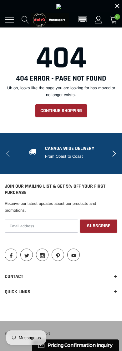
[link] (61, 6)
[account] (98, 19)
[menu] (9, 19)
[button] (82, 19)
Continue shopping (61, 110)
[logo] (50, 19)
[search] (25, 19)
